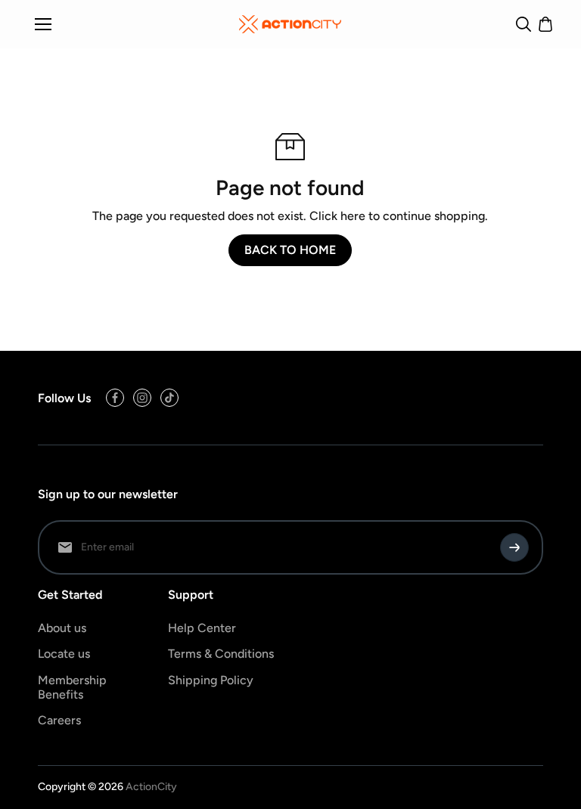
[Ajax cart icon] (545, 24)
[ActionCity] (290, 24)
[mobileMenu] (43, 24)
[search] (523, 24)
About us (62, 628)
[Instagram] (142, 398)
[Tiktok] (169, 398)
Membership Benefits (72, 687)
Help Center (202, 628)
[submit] (514, 547)
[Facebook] (115, 398)
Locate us (64, 653)
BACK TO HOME (290, 250)
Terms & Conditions (221, 653)
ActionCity (151, 786)
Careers (59, 720)
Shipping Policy (210, 680)
